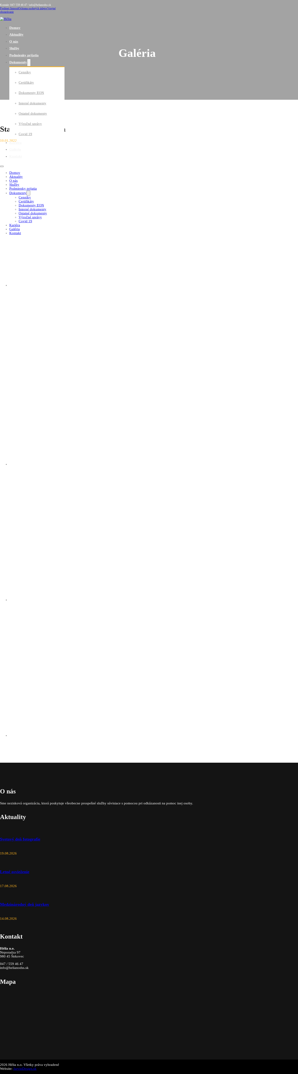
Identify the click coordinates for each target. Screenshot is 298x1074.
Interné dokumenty (32, 103)
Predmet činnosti (9, 8)
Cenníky (25, 72)
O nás (13, 41)
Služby (14, 48)
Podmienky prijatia (24, 55)
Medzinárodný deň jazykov (24, 904)
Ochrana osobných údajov (32, 8)
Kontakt (15, 156)
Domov (14, 28)
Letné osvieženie (14, 871)
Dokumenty (18, 62)
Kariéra (15, 142)
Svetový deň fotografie (20, 839)
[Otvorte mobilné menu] (2, 166)
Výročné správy (30, 124)
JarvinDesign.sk (25, 1069)
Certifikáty (26, 82)
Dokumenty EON (31, 93)
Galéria (15, 149)
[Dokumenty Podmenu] (29, 62)
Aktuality (16, 34)
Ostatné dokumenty (33, 113)
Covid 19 (25, 134)
